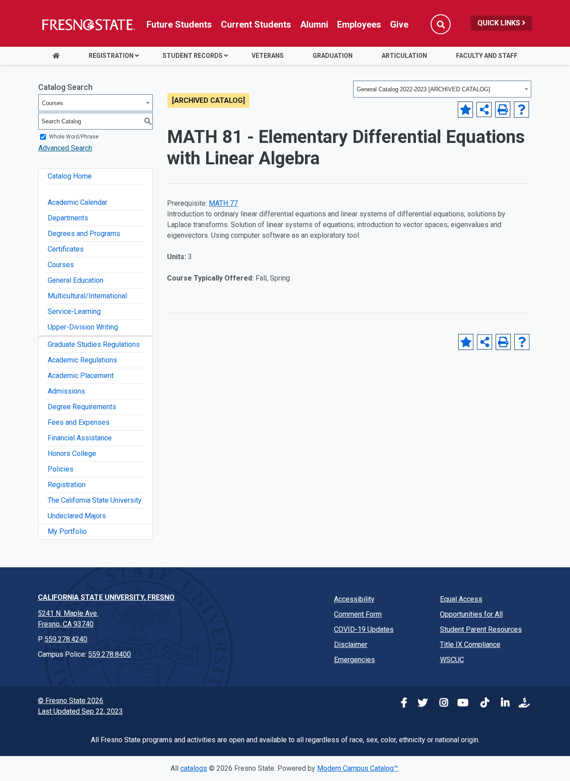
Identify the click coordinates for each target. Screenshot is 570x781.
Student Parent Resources (481, 629)
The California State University (95, 500)
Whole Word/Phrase (73, 137)
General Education (75, 280)
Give (399, 24)
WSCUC (452, 659)
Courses (61, 264)
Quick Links (499, 23)
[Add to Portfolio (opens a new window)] (465, 110)
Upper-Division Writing (83, 327)
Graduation (333, 55)
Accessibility (354, 599)
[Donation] (523, 704)
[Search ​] (441, 24)
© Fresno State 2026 (70, 700)
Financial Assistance (80, 438)
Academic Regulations (82, 360)
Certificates (66, 249)
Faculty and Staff (486, 55)
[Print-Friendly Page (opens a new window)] (502, 110)
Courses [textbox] (52, 103)
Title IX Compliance (470, 644)
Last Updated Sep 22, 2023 (80, 711)
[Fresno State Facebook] (400, 704)
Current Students (256, 24)
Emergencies (354, 659)
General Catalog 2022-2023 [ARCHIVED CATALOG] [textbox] (423, 89)
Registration (111, 55)
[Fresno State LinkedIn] (502, 704)
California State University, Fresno (106, 597)
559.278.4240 (66, 639)
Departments (68, 218)
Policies (60, 469)
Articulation (404, 55)
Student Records (193, 55)
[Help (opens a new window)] (521, 110)
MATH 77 (223, 203)
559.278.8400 (109, 654)
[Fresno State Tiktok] (482, 704)
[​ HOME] (56, 56)
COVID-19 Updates (364, 629)
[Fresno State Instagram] (441, 704)
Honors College (72, 453)
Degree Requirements (82, 407)
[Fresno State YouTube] (461, 704)
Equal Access (461, 599)
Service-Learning (74, 311)
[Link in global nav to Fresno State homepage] (88, 24)
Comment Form (358, 614)
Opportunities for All (471, 614)
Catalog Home (70, 176)
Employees (359, 24)
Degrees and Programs (84, 233)
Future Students (179, 24)
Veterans (268, 55)
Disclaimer (350, 644)
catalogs (193, 768)
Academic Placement (81, 375)
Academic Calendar (77, 202)
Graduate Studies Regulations (94, 344)
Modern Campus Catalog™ (357, 768)
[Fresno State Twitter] (420, 704)
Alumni (314, 24)
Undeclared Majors (77, 516)
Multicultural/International (87, 296)
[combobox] (442, 89)
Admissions (66, 391)
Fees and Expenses (79, 422)
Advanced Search (65, 148)
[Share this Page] (484, 109)
